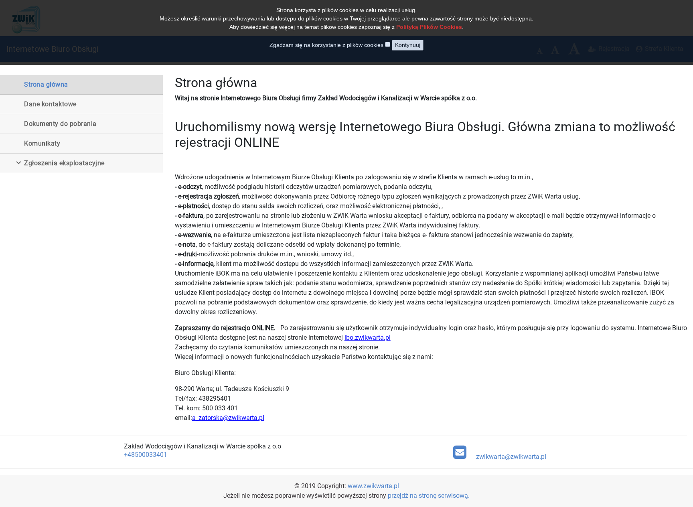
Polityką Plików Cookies (429, 27)
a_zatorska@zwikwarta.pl (228, 418)
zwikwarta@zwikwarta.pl (511, 456)
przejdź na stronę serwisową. (429, 495)
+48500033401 (145, 454)
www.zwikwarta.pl (373, 486)
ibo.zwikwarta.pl (367, 337)
